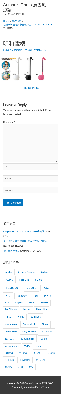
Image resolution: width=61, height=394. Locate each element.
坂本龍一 (38, 353)
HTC (8, 295)
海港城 (8, 367)
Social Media (29, 324)
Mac (31, 302)
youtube (40, 346)
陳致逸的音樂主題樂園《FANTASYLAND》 (25, 241)
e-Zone (38, 280)
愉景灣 (51, 353)
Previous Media (30, 88)
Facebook (13, 287)
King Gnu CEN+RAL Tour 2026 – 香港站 (23, 231)
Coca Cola (24, 280)
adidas (8, 272)
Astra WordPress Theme (37, 387)
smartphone (11, 324)
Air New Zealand (26, 272)
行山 (20, 367)
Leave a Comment (12, 50)
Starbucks (47, 331)
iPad (35, 295)
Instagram (22, 295)
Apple (9, 279)
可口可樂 (23, 353)
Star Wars (10, 339)
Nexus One (41, 309)
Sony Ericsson (29, 331)
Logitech (19, 302)
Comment (9, 122)
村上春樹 (40, 360)
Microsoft (43, 302)
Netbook (26, 309)
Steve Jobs (27, 338)
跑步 (31, 367)
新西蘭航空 (25, 360)
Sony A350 (11, 331)
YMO (27, 346)
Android (44, 272)
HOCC (46, 288)
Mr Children (11, 309)
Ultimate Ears (12, 346)
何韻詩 (9, 353)
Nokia (21, 316)
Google (31, 287)
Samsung (35, 316)
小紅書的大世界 (11, 251)
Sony (45, 324)
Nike (8, 316)
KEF (7, 302)
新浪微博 (9, 360)
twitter (43, 338)
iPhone (47, 295)
